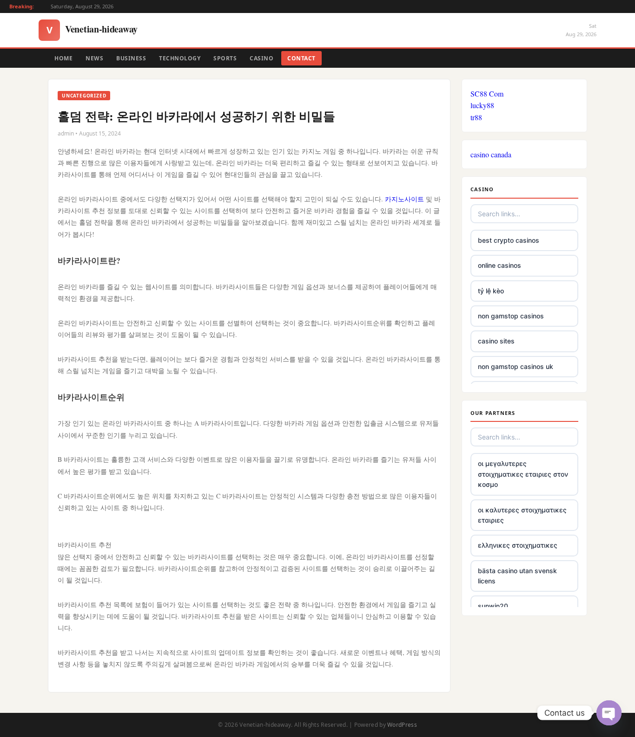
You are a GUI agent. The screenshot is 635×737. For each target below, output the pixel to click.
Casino (261, 58)
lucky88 (482, 105)
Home (63, 58)
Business (131, 58)
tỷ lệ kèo (491, 291)
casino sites (496, 341)
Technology (179, 58)
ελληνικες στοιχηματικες (517, 545)
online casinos (499, 265)
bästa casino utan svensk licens (517, 576)
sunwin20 (493, 606)
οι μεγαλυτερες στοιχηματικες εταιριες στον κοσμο (523, 473)
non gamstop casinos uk (515, 366)
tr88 (476, 117)
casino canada (490, 154)
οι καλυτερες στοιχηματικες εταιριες (522, 515)
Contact (301, 58)
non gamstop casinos (511, 316)
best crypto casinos (508, 240)
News (94, 58)
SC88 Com (486, 93)
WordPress (402, 725)
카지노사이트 (404, 198)
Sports (225, 58)
